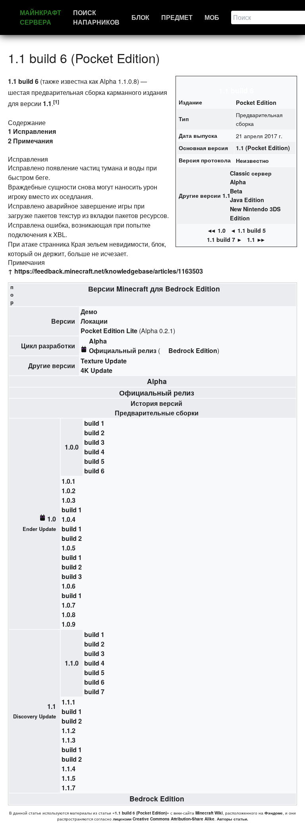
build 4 (94, 451)
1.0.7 (68, 605)
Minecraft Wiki (209, 813)
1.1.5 (68, 778)
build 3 (94, 442)
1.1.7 (68, 787)
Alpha (238, 182)
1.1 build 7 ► (224, 239)
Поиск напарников (96, 17)
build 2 (94, 432)
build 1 (94, 423)
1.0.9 (68, 624)
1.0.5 (68, 547)
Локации (94, 321)
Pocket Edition (256, 102)
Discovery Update (34, 716)
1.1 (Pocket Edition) (263, 148)
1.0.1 (68, 481)
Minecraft (132, 288)
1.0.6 (68, 586)
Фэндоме (273, 813)
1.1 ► (256, 239)
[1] (56, 101)
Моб (212, 17)
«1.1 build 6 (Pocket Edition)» (140, 813)
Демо (89, 311)
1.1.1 (68, 701)
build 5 (94, 461)
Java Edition (247, 200)
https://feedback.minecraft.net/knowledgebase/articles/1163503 (108, 271)
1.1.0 (72, 663)
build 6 (94, 470)
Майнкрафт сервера (40, 17)
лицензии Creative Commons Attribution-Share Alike (163, 819)
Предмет (177, 17)
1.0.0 (72, 447)
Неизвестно (252, 160)
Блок (140, 17)
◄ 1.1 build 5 (248, 230)
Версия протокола (205, 160)
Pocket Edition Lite (109, 330)
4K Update (96, 370)
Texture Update (104, 360)
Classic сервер (251, 173)
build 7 (94, 691)
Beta (236, 191)
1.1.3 (68, 740)
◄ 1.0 (216, 230)
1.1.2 (68, 730)
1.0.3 (68, 500)
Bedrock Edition (192, 288)
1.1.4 (68, 768)
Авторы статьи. (232, 819)
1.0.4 (68, 519)
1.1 (47, 103)
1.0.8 (68, 614)
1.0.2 (68, 490)
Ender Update (39, 529)
